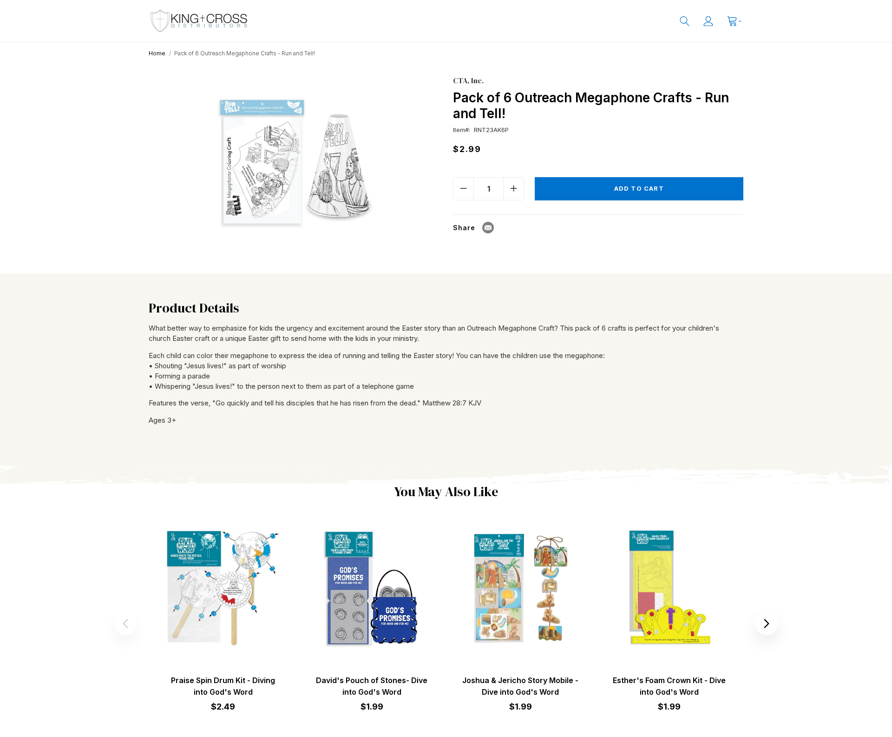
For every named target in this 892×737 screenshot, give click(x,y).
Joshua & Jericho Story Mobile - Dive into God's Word (520, 686)
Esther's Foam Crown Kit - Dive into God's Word (669, 686)
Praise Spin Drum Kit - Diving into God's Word (223, 686)
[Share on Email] (488, 227)
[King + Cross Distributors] (199, 21)
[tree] (293, 157)
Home (157, 53)
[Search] (684, 21)
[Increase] (513, 188)
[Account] (708, 21)
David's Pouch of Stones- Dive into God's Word (371, 686)
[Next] (766, 623)
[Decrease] (463, 188)
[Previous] (125, 623)
